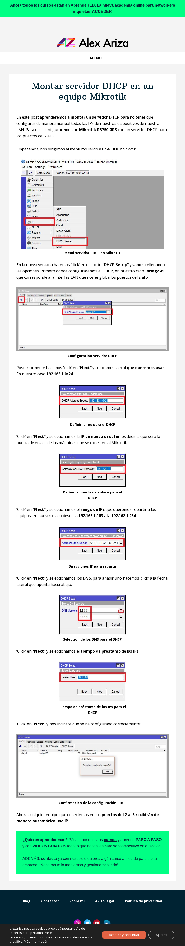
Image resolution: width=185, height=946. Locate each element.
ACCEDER (102, 11)
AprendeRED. (83, 5)
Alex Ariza (92, 42)
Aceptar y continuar (124, 934)
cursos (110, 840)
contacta (49, 859)
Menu (96, 58)
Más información (36, 941)
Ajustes (161, 934)
